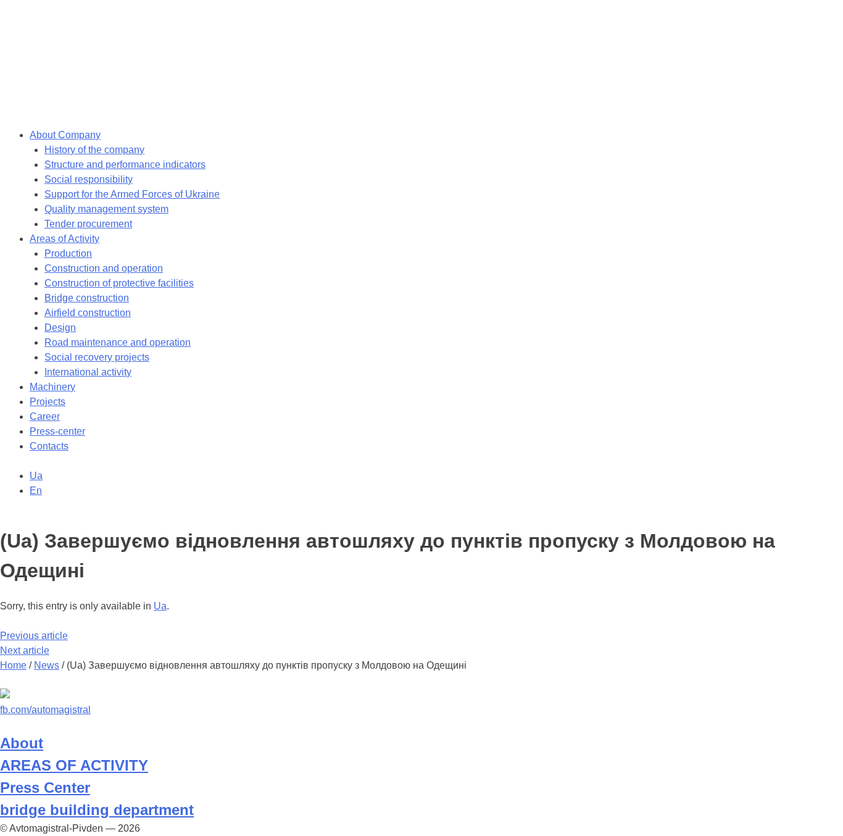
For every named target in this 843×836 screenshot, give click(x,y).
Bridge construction (86, 298)
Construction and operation (103, 268)
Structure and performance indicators (125, 164)
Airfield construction (87, 312)
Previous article (34, 635)
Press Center (45, 787)
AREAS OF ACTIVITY (74, 765)
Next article (24, 650)
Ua (160, 606)
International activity (87, 372)
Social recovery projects (96, 357)
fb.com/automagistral (45, 709)
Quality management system (106, 209)
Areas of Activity (64, 238)
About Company (65, 135)
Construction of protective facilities (119, 283)
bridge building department (97, 809)
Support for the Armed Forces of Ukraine (132, 194)
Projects (47, 401)
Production (68, 253)
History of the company (94, 149)
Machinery (52, 387)
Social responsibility (88, 179)
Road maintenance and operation (117, 342)
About (21, 743)
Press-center (57, 431)
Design (60, 327)
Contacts (49, 446)
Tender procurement (88, 224)
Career (45, 416)
